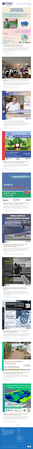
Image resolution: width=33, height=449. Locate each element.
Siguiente (18, 425)
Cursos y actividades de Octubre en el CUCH (13, 121)
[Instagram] (28, 446)
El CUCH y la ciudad (13, 297)
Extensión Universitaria (16, 87)
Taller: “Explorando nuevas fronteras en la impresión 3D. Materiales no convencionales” (16, 331)
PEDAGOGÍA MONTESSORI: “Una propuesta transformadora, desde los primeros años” (13, 46)
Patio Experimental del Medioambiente (18, 338)
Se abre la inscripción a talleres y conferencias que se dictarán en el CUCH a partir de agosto (15, 414)
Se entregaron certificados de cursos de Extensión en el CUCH (16, 80)
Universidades (19, 430)
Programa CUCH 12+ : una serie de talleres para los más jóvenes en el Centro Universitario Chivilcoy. (16, 162)
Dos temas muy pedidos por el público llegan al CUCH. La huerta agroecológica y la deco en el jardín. (16, 373)
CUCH (5, 87)
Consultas (18, 433)
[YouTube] (30, 446)
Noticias (12, 53)
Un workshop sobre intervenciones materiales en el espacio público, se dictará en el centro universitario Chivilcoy (15, 288)
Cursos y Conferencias (7, 53)
